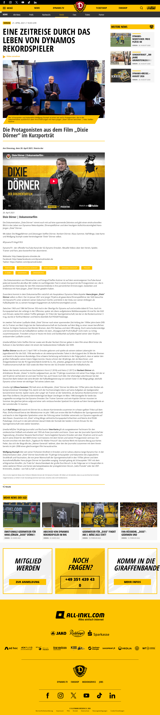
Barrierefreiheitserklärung (44, 711)
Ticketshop (101, 8)
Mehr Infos (132, 582)
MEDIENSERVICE (89, 681)
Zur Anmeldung (27, 582)
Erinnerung (38, 273)
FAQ (68, 711)
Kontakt (75, 711)
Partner (8, 268)
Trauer (87, 268)
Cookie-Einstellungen (117, 711)
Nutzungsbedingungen (100, 711)
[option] (21, 521)
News (37, 8)
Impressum (60, 711)
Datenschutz (85, 711)
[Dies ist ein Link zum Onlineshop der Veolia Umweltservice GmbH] (125, 648)
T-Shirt (8, 273)
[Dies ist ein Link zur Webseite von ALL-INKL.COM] (80, 615)
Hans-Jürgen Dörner (28, 268)
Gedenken (22, 273)
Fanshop (123, 8)
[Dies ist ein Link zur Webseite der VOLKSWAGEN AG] (137, 648)
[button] (141, 8)
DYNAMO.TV (58, 8)
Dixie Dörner (49, 268)
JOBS (101, 681)
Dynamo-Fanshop (69, 268)
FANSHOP (75, 681)
